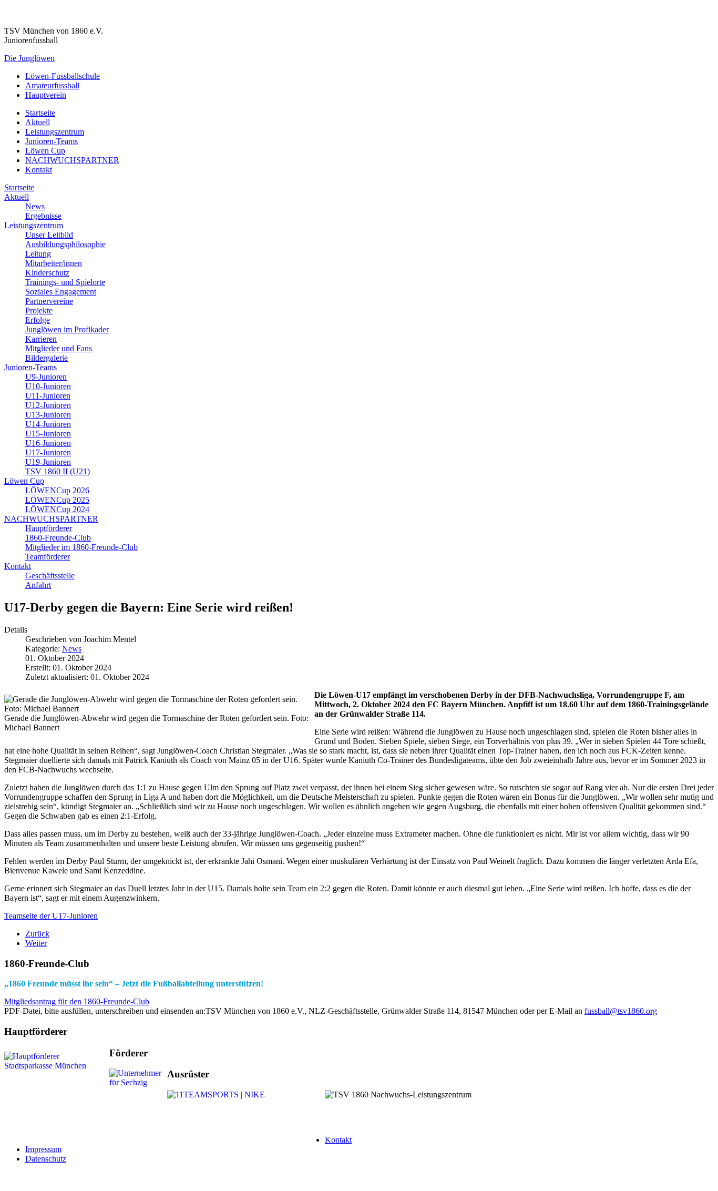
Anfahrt (38, 585)
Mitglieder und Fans (58, 348)
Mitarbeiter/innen (53, 263)
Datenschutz (45, 1158)
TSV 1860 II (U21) (57, 471)
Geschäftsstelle (50, 575)
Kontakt (38, 169)
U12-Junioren (48, 405)
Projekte (39, 310)
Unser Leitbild (49, 234)
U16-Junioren (48, 443)
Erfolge (37, 319)
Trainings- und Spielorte (65, 282)
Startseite (40, 112)
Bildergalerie (46, 357)
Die (29, 58)
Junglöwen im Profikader (67, 329)
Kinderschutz (47, 272)
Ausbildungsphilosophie (65, 244)
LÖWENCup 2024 (57, 509)
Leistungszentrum (54, 131)
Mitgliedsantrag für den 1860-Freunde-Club (76, 1001)
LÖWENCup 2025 (57, 499)
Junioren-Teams (51, 141)
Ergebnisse (43, 215)
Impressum (43, 1149)
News (35, 206)
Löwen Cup (45, 150)
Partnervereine (49, 301)
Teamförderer (47, 556)
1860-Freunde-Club (58, 537)
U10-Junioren (48, 386)
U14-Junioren (48, 424)
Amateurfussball (52, 85)
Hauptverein (45, 94)
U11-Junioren (47, 395)
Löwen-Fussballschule (62, 76)
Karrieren (41, 338)
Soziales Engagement (60, 291)
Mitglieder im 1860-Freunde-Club (81, 547)
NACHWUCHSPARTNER (72, 160)
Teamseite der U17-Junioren (51, 915)
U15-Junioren (48, 433)
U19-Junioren (48, 461)
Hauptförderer (48, 528)
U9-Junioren (46, 376)
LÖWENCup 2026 (57, 490)
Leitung (38, 253)
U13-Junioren (48, 414)
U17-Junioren (48, 452)
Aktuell (37, 122)
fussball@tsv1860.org (620, 1010)
